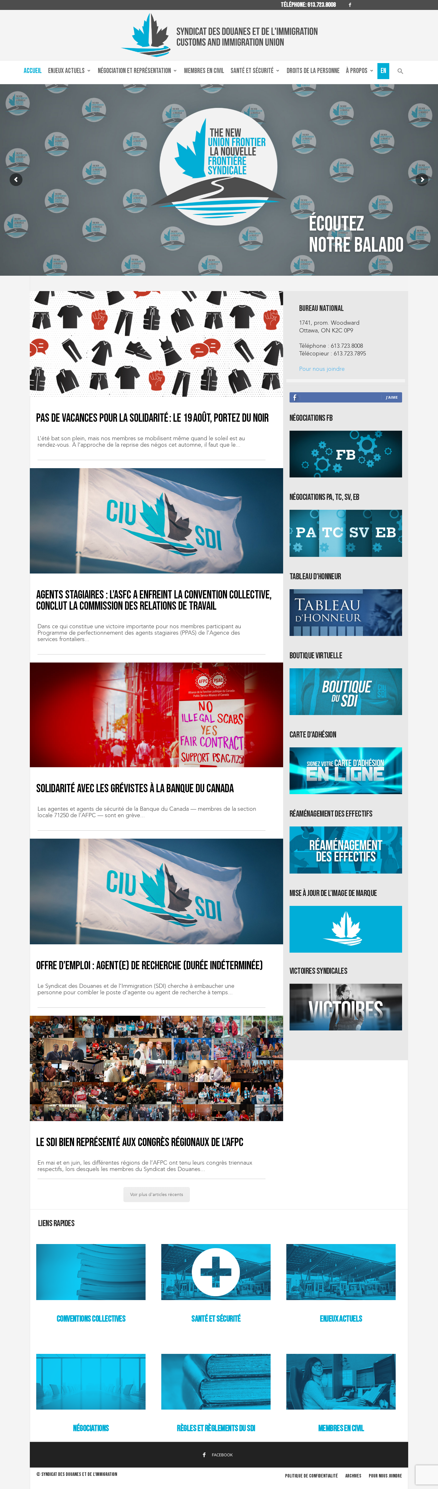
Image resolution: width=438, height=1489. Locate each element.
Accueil (33, 71)
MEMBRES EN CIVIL (341, 1428)
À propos (356, 71)
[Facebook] (350, 5)
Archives (353, 1476)
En (383, 71)
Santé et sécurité (252, 71)
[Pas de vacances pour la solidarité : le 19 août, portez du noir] (156, 343)
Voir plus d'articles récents (156, 1194)
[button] (400, 72)
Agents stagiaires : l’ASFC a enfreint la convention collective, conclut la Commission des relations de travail (154, 600)
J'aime (392, 397)
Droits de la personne (313, 71)
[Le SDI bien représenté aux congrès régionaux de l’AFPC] (156, 1068)
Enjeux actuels (66, 71)
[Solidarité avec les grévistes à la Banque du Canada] (156, 715)
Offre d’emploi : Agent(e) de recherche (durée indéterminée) (149, 966)
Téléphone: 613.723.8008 (308, 5)
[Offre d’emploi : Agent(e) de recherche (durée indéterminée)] (156, 891)
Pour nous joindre (322, 368)
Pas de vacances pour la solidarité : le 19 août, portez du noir (152, 418)
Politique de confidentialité (311, 1476)
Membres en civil (204, 71)
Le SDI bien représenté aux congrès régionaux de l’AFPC (139, 1143)
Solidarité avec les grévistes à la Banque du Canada (135, 789)
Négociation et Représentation (134, 71)
